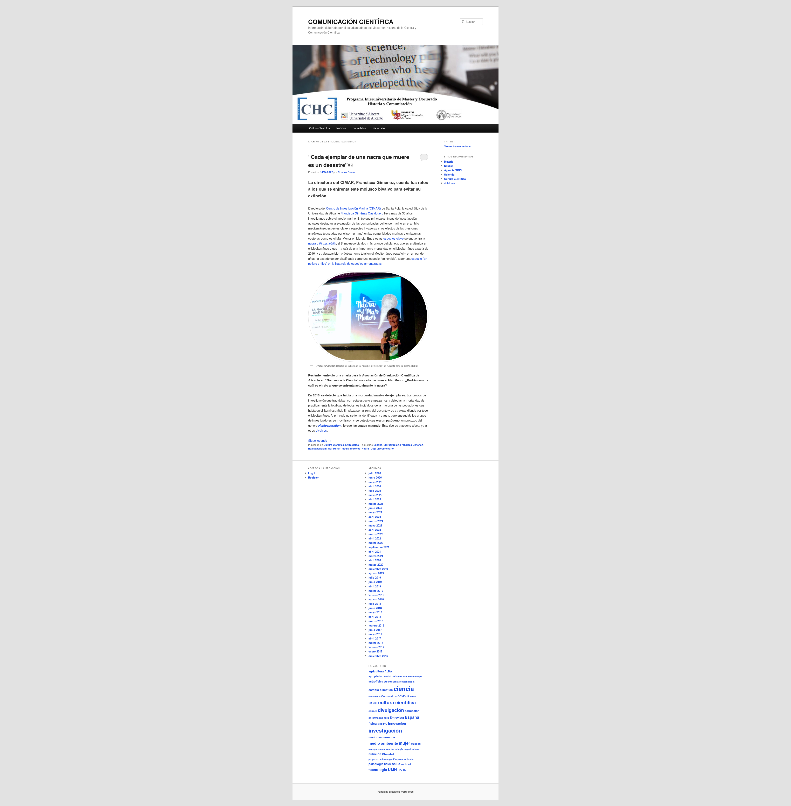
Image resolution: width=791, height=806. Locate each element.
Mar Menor (334, 448)
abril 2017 (375, 638)
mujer (404, 743)
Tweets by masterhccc (457, 146)
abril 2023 (375, 530)
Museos (416, 743)
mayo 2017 (375, 634)
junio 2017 (375, 630)
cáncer (373, 711)
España (377, 445)
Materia (448, 161)
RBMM (387, 764)
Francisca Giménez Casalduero (362, 213)
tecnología (378, 769)
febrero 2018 (376, 625)
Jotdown (449, 183)
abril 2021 (375, 551)
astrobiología (415, 676)
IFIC (385, 724)
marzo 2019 (376, 591)
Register (313, 477)
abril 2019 (375, 586)
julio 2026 (375, 473)
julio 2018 (375, 604)
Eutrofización (391, 445)
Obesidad (388, 754)
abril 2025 (375, 499)
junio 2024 (375, 508)
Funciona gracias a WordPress (396, 791)
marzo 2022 (376, 543)
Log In (312, 473)
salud (396, 764)
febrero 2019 (376, 595)
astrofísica (376, 681)
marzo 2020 (376, 564)
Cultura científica (455, 179)
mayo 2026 (375, 482)
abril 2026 (375, 486)
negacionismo (411, 749)
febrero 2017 (376, 647)
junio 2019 (375, 582)
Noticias (341, 128)
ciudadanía (374, 696)
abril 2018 (375, 616)
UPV (400, 770)
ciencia (404, 688)
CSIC (373, 703)
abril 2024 (375, 517)
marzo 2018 (376, 621)
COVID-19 (403, 696)
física (373, 723)
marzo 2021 (376, 556)
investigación (385, 730)
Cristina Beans (346, 172)
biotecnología (406, 681)
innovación (397, 723)
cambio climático (381, 690)
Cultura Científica (319, 128)
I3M (380, 724)
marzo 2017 (376, 643)
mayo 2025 (375, 495)
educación (412, 711)
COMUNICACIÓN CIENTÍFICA (350, 21)
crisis (413, 696)
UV (404, 770)
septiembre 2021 (379, 547)
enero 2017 (375, 651)
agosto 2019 (376, 573)
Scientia (449, 174)
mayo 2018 (375, 612)
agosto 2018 (376, 599)
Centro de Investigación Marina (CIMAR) (353, 208)
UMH (392, 769)
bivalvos (321, 430)
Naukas (448, 166)
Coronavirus (389, 696)
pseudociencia (405, 759)
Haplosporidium (317, 448)
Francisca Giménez (411, 445)
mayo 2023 (375, 525)
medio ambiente (351, 448)
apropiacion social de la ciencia (388, 676)
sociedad (406, 764)
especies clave (393, 238)
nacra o (322, 243)
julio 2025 (375, 491)
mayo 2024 (375, 512)
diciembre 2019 (378, 569)
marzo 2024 (376, 521)
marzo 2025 (376, 503)
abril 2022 (375, 538)
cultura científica (397, 702)
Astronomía (391, 681)
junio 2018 (375, 608)
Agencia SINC (453, 170)
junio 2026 (375, 477)
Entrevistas (359, 128)
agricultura (376, 671)
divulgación (391, 710)
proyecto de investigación (383, 759)
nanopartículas (377, 749)
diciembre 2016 (378, 656)
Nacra (365, 448)
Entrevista (397, 717)
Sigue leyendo (319, 440)
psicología (376, 764)
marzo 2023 (376, 534)
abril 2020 (375, 560)
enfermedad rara (379, 718)
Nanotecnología (394, 749)
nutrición (375, 754)
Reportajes (379, 128)
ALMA (388, 671)
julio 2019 (375, 577)
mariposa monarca (382, 737)
